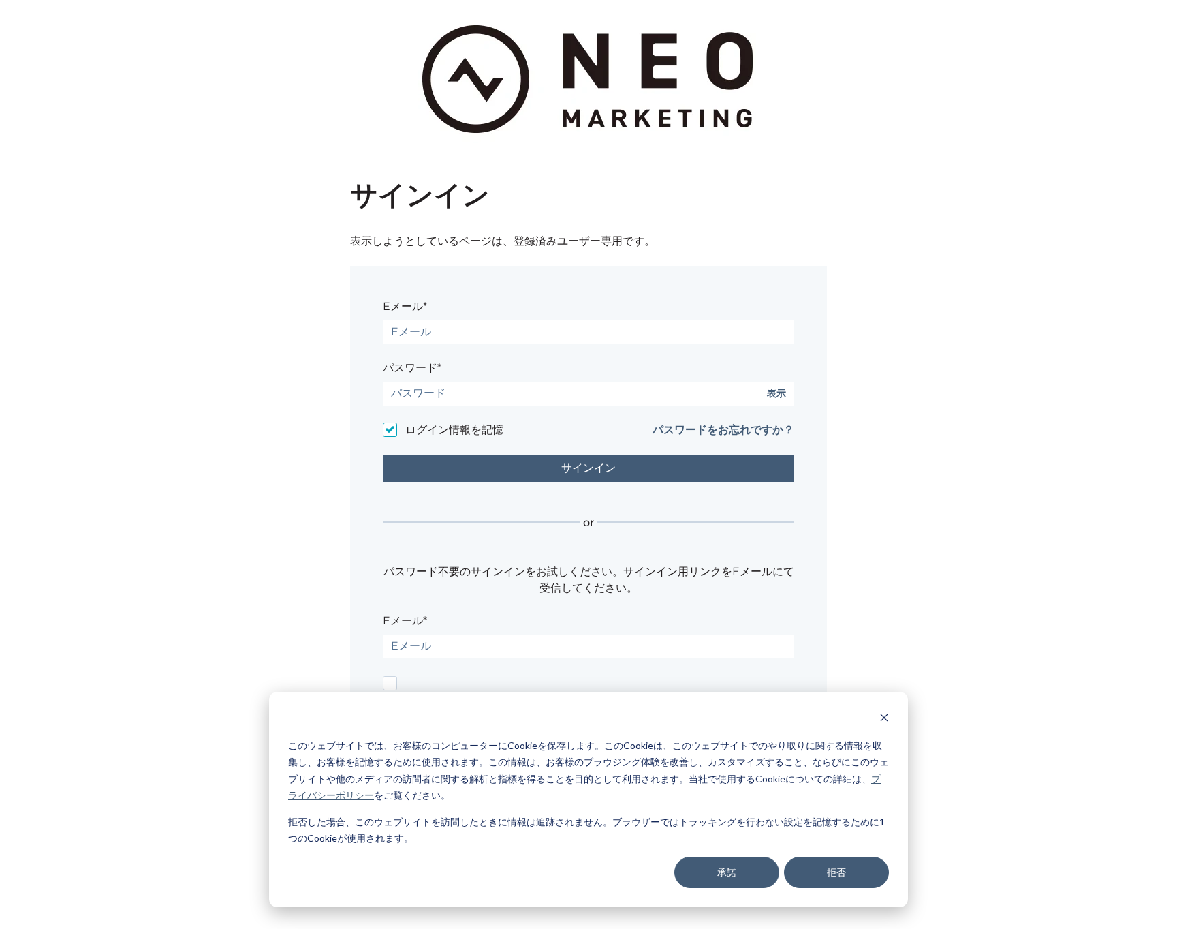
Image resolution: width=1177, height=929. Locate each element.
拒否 (836, 872)
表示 (776, 393)
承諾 (726, 872)
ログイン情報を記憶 (454, 429)
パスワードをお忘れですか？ (723, 429)
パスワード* (412, 367)
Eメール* (405, 306)
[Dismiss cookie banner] (884, 719)
